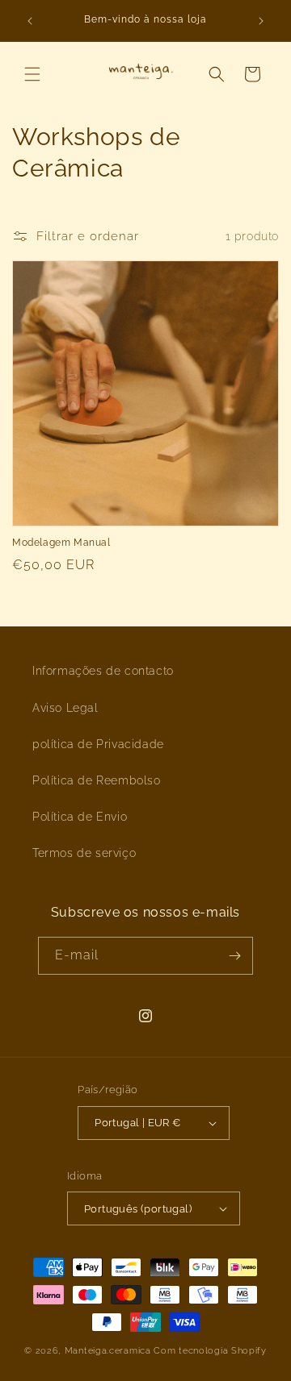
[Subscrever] (234, 956)
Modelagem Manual (61, 542)
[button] (32, 74)
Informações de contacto (103, 670)
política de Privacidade (98, 744)
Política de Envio (79, 816)
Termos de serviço (84, 852)
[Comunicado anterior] (30, 21)
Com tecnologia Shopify (210, 1351)
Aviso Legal (65, 707)
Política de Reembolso (96, 780)
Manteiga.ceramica (108, 1351)
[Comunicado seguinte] (261, 21)
